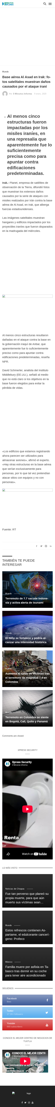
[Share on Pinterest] (46, 546)
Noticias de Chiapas (15, 889)
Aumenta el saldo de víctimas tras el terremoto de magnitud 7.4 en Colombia (27, 677)
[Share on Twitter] (41, 546)
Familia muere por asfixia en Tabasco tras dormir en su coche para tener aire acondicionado (27, 971)
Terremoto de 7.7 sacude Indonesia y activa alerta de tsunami (26, 600)
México (8, 962)
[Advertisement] (27, 36)
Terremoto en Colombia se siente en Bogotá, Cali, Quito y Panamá (27, 719)
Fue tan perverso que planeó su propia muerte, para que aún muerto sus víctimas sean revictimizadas (27, 898)
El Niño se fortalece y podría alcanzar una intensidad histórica (25, 640)
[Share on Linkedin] (51, 546)
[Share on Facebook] (37, 546)
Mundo (5, 72)
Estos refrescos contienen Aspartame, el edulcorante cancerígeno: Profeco (27, 935)
